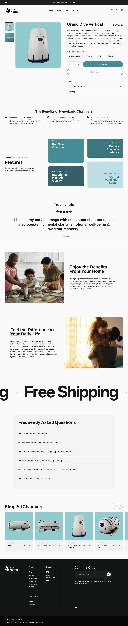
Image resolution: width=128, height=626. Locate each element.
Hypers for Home (13, 542)
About (31, 602)
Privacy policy (8, 622)
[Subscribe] (109, 574)
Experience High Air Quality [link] (60, 177)
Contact (32, 605)
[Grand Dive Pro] (109, 526)
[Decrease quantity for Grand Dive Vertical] (69, 64)
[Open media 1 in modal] (38, 45)
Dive (9, 545)
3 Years (89, 56)
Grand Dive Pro (34, 582)
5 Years (110, 56)
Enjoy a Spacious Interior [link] (112, 149)
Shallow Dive (33, 575)
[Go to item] (9, 26)
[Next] (56, 45)
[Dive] (19, 526)
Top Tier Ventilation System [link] (112, 179)
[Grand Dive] (49, 526)
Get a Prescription (50, 576)
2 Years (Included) (75, 56)
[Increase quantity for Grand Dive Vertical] (78, 64)
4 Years (99, 56)
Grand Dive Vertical (33, 586)
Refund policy (39, 622)
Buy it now (95, 72)
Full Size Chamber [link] (58, 146)
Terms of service (17, 622)
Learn (48, 580)
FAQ (47, 572)
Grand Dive (42, 545)
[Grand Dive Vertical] (79, 526)
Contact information (28, 622)
